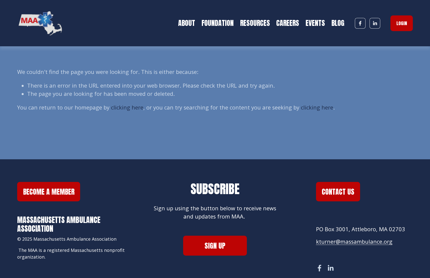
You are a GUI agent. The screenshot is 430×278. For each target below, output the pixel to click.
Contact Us (338, 191)
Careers (287, 23)
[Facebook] (360, 23)
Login (401, 23)
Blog (337, 23)
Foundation (218, 23)
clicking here (127, 107)
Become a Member (48, 191)
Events (315, 23)
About (186, 23)
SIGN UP (215, 245)
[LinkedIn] (375, 23)
